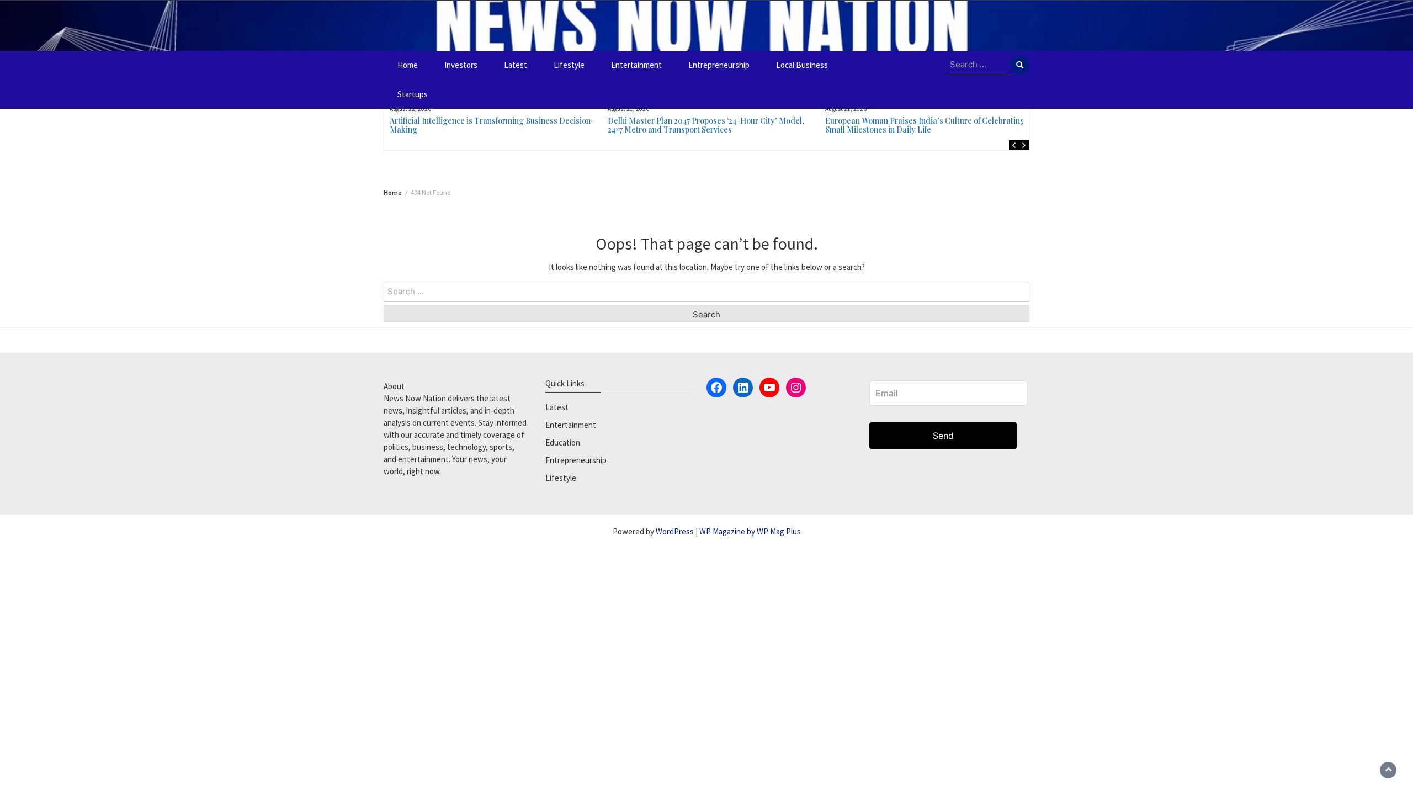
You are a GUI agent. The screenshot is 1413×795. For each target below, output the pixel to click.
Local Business (802, 65)
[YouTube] (769, 388)
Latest (515, 65)
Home (407, 65)
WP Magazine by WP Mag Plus (750, 531)
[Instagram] (796, 388)
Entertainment (636, 65)
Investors (460, 65)
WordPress (675, 531)
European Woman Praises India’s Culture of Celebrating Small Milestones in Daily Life (925, 125)
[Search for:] (978, 65)
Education (562, 442)
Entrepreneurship (719, 65)
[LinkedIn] (743, 388)
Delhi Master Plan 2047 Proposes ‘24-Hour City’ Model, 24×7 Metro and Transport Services (706, 125)
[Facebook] (716, 388)
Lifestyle (569, 65)
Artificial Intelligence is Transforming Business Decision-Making (492, 125)
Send (943, 435)
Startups (412, 94)
